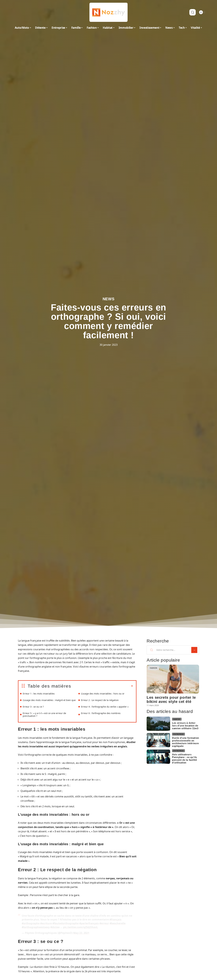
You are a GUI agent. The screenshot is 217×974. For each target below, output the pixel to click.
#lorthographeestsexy (36, 927)
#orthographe (31, 923)
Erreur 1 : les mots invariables (39, 693)
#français (115, 919)
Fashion (153, 668)
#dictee (55, 927)
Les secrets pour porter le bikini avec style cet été (171, 699)
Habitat (176, 719)
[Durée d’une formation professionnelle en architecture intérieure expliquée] (158, 740)
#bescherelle (117, 923)
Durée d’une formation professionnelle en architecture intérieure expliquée (185, 742)
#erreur (104, 923)
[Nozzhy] (108, 12)
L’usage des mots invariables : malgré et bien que (49, 700)
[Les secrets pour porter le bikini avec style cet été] (173, 679)
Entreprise (178, 734)
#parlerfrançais (89, 923)
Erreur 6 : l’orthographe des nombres (101, 713)
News (109, 299)
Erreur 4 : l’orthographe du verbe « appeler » (105, 706)
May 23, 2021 (81, 933)
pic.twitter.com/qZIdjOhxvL (80, 927)
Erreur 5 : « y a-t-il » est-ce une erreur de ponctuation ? (44, 714)
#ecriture (46, 923)
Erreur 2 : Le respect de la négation (100, 700)
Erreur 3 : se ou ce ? (33, 706)
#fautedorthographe (65, 923)
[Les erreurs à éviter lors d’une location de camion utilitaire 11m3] (158, 724)
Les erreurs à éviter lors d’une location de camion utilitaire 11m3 (185, 726)
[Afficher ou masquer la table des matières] (102, 686)
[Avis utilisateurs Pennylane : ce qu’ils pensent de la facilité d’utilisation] (158, 757)
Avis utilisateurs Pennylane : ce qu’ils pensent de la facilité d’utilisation (184, 758)
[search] (192, 12)
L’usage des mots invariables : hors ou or (102, 693)
